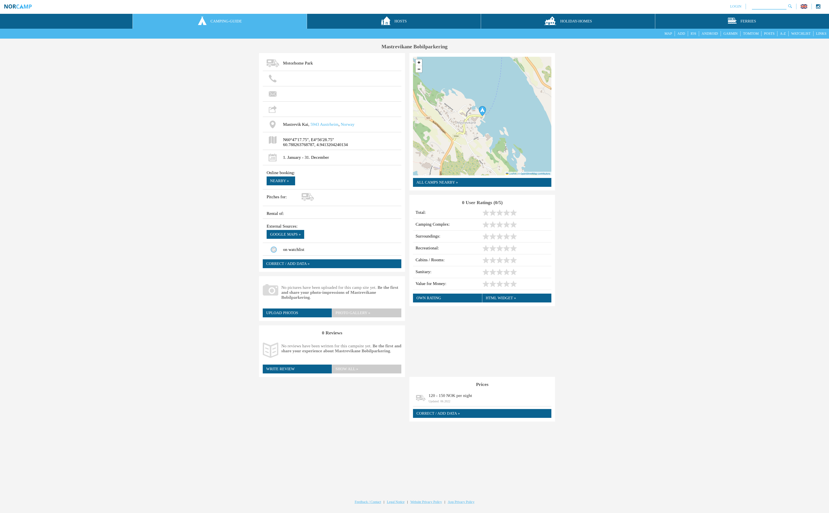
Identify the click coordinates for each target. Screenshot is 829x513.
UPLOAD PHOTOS (282, 313)
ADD (681, 33)
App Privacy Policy (461, 502)
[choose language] (804, 7)
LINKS (821, 33)
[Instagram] (818, 7)
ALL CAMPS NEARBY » (437, 182)
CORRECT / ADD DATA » (288, 263)
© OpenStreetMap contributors (534, 173)
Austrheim (329, 124)
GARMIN (730, 33)
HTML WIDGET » (501, 298)
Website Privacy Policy (426, 502)
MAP (668, 33)
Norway (347, 124)
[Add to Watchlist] (274, 250)
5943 (314, 124)
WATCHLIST (801, 33)
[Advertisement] (332, 412)
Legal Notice (396, 502)
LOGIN (735, 6)
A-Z (783, 33)
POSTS (769, 33)
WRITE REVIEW (280, 369)
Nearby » (279, 181)
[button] (482, 111)
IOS (693, 33)
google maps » (285, 234)
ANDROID (710, 33)
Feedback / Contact (368, 502)
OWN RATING (428, 298)
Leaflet (512, 173)
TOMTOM (751, 33)
